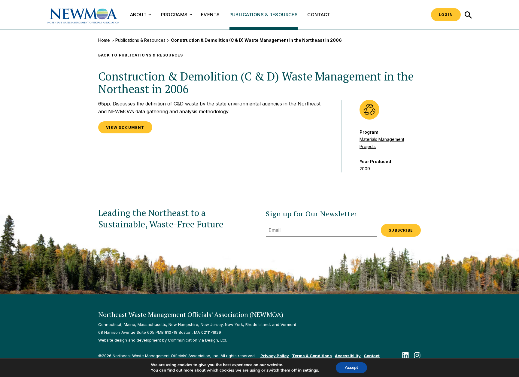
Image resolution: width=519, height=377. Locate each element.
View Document (125, 127)
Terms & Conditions (312, 355)
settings (310, 370)
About (138, 14)
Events (210, 14)
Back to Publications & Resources (140, 55)
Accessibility (348, 355)
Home (104, 40)
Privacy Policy (274, 355)
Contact (318, 14)
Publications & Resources (263, 14)
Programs (174, 14)
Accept (351, 367)
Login (446, 14)
